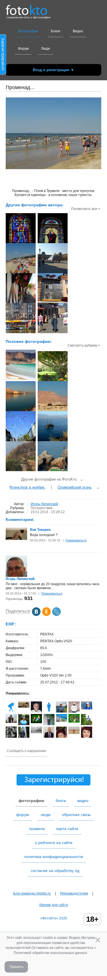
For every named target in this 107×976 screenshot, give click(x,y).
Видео (78, 31)
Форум (23, 49)
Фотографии (28, 31)
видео (82, 800)
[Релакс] (21, 379)
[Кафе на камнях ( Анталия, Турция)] (53, 471)
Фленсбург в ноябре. (27, 487)
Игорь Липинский (44, 504)
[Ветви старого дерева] (21, 471)
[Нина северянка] (74, 721)
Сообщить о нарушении (26, 751)
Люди (45, 49)
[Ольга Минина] (36, 722)
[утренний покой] (21, 411)
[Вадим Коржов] (11, 722)
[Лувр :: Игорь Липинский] (53, 273)
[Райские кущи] (53, 381)
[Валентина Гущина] (11, 711)
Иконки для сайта (53, 905)
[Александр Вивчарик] (74, 733)
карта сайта (67, 828)
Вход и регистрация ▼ (53, 70)
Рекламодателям (74, 893)
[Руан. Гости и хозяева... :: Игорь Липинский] (53, 333)
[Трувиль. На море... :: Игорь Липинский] (21, 303)
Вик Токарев (40, 530)
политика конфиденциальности (53, 856)
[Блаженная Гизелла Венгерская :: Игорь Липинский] (21, 243)
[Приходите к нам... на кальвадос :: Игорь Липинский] (53, 303)
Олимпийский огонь (75, 487)
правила (37, 828)
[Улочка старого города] (21, 441)
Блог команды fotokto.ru (32, 893)
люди (46, 814)
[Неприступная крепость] (53, 411)
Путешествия (42, 508)
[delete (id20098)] (48, 711)
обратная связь (76, 814)
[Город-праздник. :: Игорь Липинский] (21, 333)
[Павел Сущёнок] (61, 721)
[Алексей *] (23, 724)
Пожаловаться (75, 540)
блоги (61, 800)
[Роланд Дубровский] (61, 711)
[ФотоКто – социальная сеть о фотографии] (26, 8)
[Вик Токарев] (16, 539)
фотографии (31, 800)
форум (22, 814)
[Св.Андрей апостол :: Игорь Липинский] (53, 243)
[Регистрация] (3, 73)
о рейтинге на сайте (53, 842)
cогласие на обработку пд (55, 870)
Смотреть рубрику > (84, 345)
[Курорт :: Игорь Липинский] (21, 273)
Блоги (55, 31)
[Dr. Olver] (36, 732)
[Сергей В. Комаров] (11, 737)
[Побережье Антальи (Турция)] (53, 441)
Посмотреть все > (85, 209)
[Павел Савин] (86, 708)
